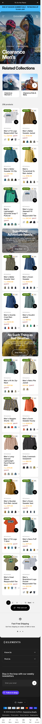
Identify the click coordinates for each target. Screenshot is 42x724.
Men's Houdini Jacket (29, 316)
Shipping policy (34, 715)
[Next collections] (34, 85)
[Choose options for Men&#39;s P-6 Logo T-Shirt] (16, 530)
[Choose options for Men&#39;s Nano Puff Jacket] (35, 530)
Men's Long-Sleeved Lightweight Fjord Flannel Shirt (9, 460)
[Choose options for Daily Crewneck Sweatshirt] (35, 447)
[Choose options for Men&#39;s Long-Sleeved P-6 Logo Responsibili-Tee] (35, 200)
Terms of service (24, 715)
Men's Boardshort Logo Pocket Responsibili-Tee (29, 580)
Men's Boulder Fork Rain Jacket (10, 502)
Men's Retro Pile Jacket (29, 381)
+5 (37, 141)
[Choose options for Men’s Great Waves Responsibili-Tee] (16, 568)
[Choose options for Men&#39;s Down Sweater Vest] (35, 492)
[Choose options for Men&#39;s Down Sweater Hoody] (35, 409)
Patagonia (7, 128)
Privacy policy (15, 715)
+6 (19, 179)
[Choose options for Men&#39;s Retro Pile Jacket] (35, 372)
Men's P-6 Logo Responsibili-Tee (10, 132)
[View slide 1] (17, 631)
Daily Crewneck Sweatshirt (29, 457)
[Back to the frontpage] (3, 46)
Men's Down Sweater (28, 278)
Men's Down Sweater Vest (28, 502)
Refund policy (6, 715)
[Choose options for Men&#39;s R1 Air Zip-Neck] (16, 372)
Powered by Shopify (30, 712)
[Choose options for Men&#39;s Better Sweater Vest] (16, 268)
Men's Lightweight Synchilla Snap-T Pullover (11, 212)
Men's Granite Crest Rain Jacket (9, 317)
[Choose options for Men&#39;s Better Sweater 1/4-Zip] (16, 160)
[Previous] (3, 2)
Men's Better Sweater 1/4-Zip (10, 170)
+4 (19, 547)
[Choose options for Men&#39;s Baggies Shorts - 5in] (16, 409)
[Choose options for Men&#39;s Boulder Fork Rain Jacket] (16, 492)
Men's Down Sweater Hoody (29, 419)
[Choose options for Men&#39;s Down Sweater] (35, 268)
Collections (10, 46)
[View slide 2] (20, 631)
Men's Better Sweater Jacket (29, 132)
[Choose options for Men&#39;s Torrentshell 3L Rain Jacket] (35, 160)
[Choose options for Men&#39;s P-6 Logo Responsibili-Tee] (16, 122)
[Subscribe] (34, 683)
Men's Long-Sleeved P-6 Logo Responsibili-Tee (29, 212)
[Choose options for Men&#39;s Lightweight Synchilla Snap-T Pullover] (16, 200)
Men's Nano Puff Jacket (29, 540)
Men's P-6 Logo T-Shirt (10, 540)
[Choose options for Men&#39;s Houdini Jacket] (35, 306)
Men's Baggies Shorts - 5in (10, 419)
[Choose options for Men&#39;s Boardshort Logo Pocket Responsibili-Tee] (35, 568)
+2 (18, 328)
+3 (19, 139)
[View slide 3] (23, 631)
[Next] (37, 2)
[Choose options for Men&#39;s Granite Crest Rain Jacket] (16, 306)
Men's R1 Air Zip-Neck (11, 381)
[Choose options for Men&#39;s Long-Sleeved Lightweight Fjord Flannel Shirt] (16, 447)
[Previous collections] (5, 85)
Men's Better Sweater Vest (9, 278)
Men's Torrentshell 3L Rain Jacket (29, 171)
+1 (37, 287)
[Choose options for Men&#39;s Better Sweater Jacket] (35, 122)
